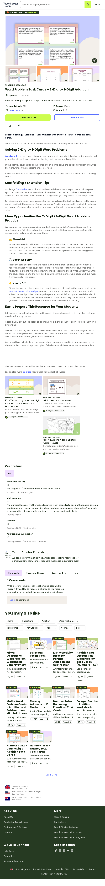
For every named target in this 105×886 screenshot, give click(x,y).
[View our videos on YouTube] (68, 850)
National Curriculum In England (20, 492)
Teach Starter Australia (66, 827)
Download (26, 117)
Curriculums (60, 822)
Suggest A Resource (14, 861)
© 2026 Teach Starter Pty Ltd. (53, 874)
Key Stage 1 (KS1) (14, 514)
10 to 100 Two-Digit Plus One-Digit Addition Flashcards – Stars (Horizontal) (22, 403)
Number (42, 541)
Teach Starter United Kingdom (69, 837)
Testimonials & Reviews (15, 827)
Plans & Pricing (61, 817)
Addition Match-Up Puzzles (57, 400)
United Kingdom (21, 869)
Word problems (13, 156)
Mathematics (30, 528)
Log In (91, 869)
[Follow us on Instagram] (60, 850)
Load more (51, 775)
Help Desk (9, 851)
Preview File (77, 117)
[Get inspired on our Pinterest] (72, 850)
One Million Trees (16, 822)
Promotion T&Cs (62, 869)
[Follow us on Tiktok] (56, 850)
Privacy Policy (79, 869)
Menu (97, 4)
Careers (8, 832)
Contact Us (9, 856)
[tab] (9, 473)
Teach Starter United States (68, 832)
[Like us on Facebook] (64, 850)
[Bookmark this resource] (10, 125)
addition (27, 371)
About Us (8, 817)
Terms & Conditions (42, 869)
